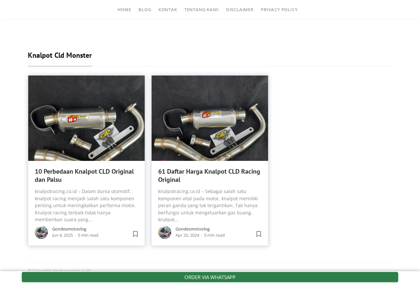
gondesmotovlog (69, 229)
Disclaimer (240, 9)
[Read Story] (135, 236)
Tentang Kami (201, 9)
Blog (144, 9)
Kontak (167, 9)
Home (124, 9)
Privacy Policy (279, 9)
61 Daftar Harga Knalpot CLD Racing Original (209, 175)
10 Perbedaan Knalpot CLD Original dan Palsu (84, 175)
